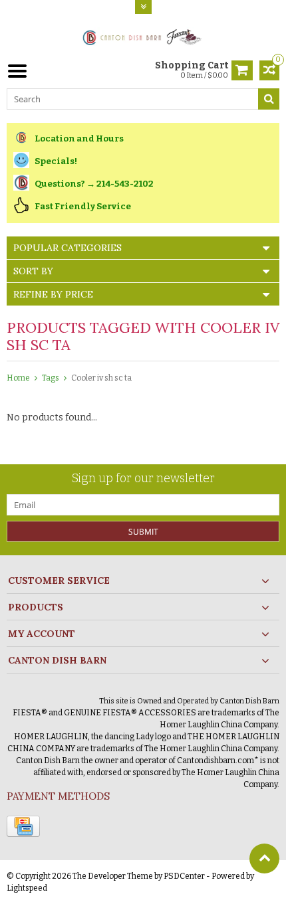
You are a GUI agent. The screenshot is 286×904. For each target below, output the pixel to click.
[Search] (268, 99)
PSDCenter (184, 876)
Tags (50, 378)
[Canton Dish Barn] (143, 36)
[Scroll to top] (264, 858)
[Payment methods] (23, 826)
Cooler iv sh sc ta (101, 378)
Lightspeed (27, 888)
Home (18, 378)
